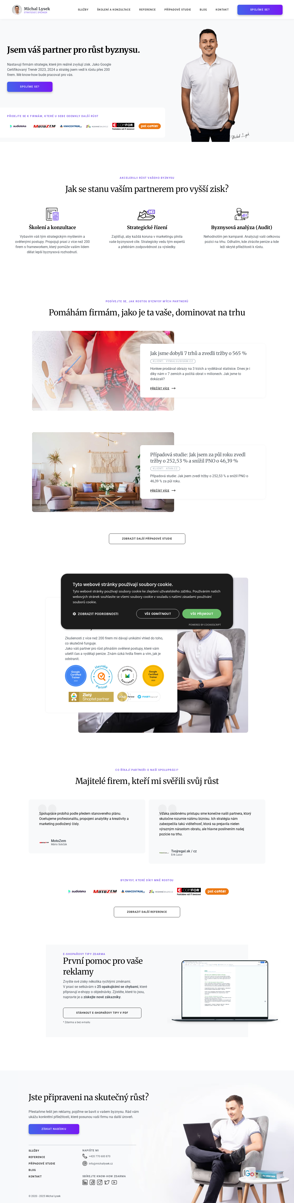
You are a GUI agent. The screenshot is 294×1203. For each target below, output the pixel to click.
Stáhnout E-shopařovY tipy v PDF (102, 1012)
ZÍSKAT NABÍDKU (54, 1129)
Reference (147, 9)
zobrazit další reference (147, 911)
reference (37, 1157)
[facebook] (93, 1182)
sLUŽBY (34, 1150)
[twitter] (108, 1182)
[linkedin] (86, 1182)
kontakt (35, 1176)
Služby (83, 9)
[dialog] (147, 601)
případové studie (42, 1163)
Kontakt (222, 9)
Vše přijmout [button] (201, 613)
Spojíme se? (30, 86)
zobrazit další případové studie (147, 538)
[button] (95, 613)
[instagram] (100, 1182)
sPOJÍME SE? (260, 9)
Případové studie (177, 9)
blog (32, 1170)
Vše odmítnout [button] (158, 613)
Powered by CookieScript (205, 624)
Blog (203, 9)
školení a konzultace (114, 9)
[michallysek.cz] (32, 10)
